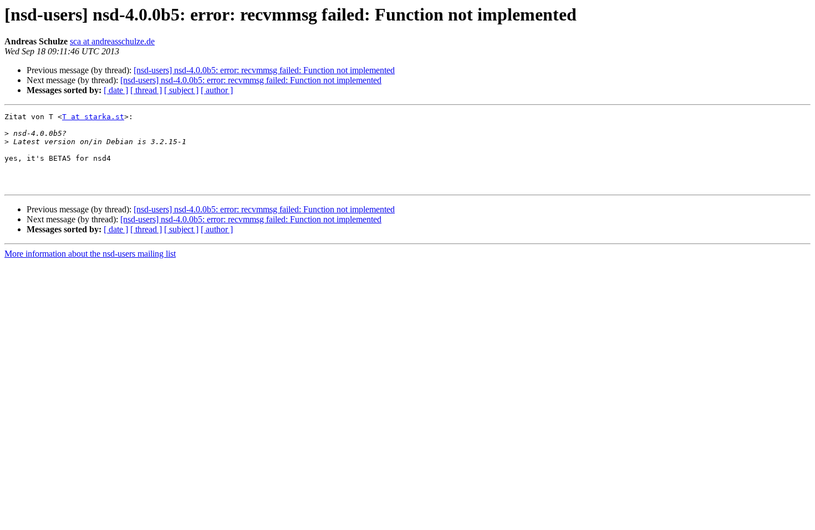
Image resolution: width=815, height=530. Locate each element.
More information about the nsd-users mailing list (90, 253)
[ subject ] (181, 90)
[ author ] (217, 90)
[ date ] (116, 90)
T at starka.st (93, 117)
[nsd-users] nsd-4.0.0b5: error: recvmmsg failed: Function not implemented (264, 70)
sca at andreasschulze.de (112, 41)
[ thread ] (146, 90)
